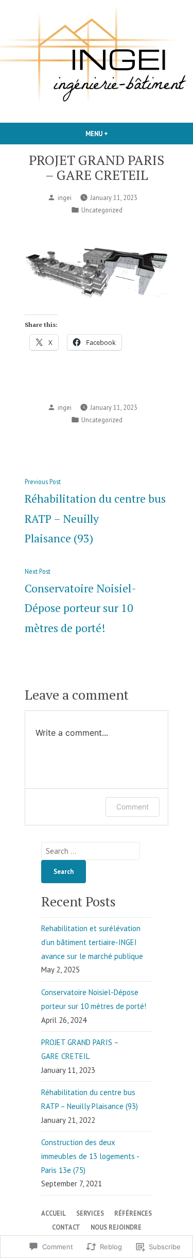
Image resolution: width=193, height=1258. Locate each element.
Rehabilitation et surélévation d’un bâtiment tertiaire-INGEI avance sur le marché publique (92, 942)
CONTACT (66, 1227)
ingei (65, 197)
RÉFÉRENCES (133, 1213)
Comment (132, 806)
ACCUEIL (53, 1213)
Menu (114, 133)
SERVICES (90, 1213)
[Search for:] (90, 851)
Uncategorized (101, 210)
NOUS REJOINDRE (116, 1227)
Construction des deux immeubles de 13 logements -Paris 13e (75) (90, 1155)
